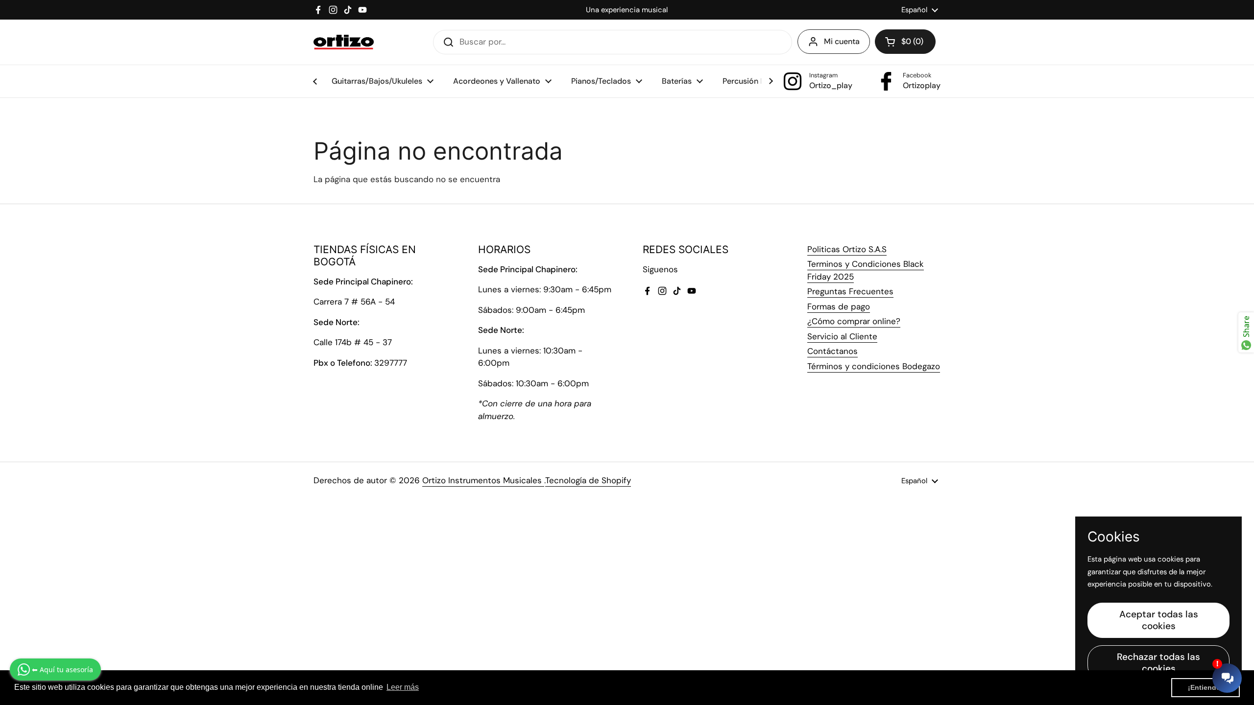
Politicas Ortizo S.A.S (847, 249)
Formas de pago (838, 306)
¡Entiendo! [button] (1205, 687)
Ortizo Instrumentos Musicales (483, 480)
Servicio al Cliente (842, 336)
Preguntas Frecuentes (850, 291)
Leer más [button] (402, 687)
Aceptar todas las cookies (1158, 620)
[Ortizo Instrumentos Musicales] (344, 42)
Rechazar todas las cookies (1158, 663)
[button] (905, 41)
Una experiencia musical (627, 10)
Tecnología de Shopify (588, 480)
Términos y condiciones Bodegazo (873, 366)
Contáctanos (832, 351)
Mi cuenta (842, 41)
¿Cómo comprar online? (853, 321)
